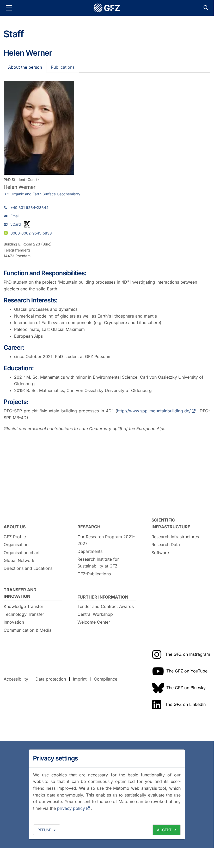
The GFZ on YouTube (186, 671)
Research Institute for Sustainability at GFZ (98, 563)
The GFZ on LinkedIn (185, 704)
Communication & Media (28, 630)
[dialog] (107, 794)
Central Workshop (95, 614)
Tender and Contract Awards (105, 606)
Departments (89, 551)
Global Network (19, 560)
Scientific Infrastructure (170, 523)
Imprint (80, 679)
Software (160, 552)
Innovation (14, 622)
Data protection (50, 679)
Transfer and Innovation (20, 593)
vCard (15, 224)
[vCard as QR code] (27, 224)
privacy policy (71, 808)
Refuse (44, 830)
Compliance (105, 679)
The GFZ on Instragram (187, 654)
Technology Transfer (24, 614)
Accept (164, 830)
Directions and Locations (28, 568)
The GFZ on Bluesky (186, 687)
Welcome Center (93, 622)
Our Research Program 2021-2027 (106, 540)
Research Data (165, 544)
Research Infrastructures (175, 536)
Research (88, 526)
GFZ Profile (15, 536)
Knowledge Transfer (23, 606)
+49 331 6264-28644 (29, 207)
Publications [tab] (63, 67)
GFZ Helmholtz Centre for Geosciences (106, 8)
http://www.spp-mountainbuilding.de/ (154, 410)
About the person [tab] (25, 67)
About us (15, 526)
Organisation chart (22, 552)
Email (14, 216)
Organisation (16, 544)
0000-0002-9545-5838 (31, 233)
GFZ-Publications (94, 573)
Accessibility (16, 679)
